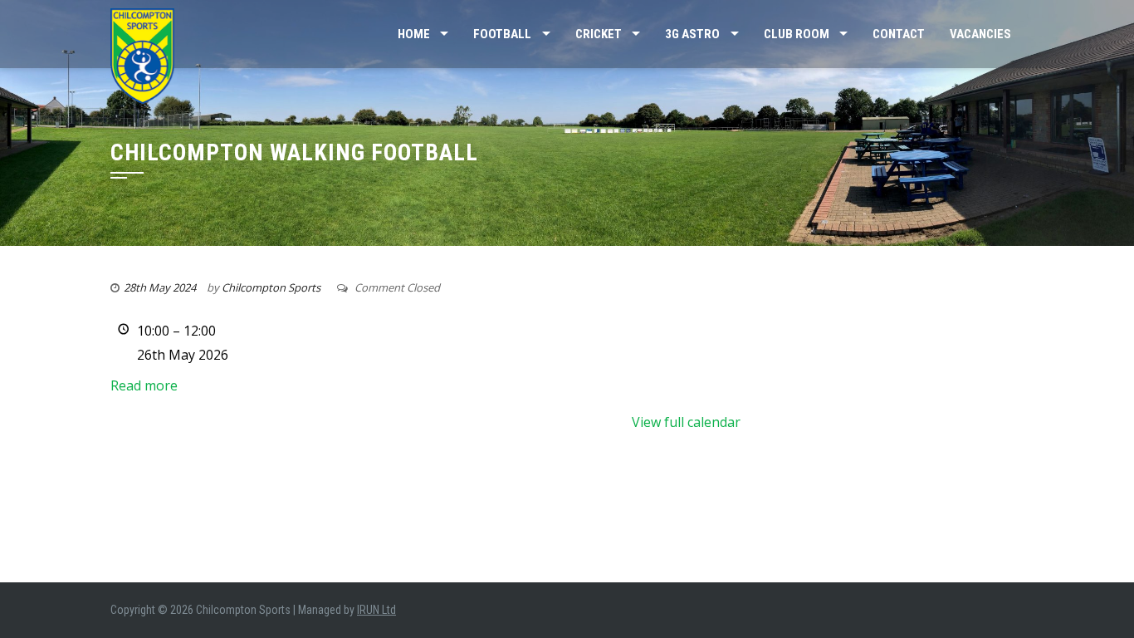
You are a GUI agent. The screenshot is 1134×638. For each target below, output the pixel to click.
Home (414, 34)
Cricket (598, 34)
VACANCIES (980, 34)
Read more (144, 385)
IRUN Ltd (376, 609)
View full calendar (686, 422)
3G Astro (692, 34)
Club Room (796, 34)
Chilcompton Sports (271, 287)
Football (502, 34)
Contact (898, 34)
